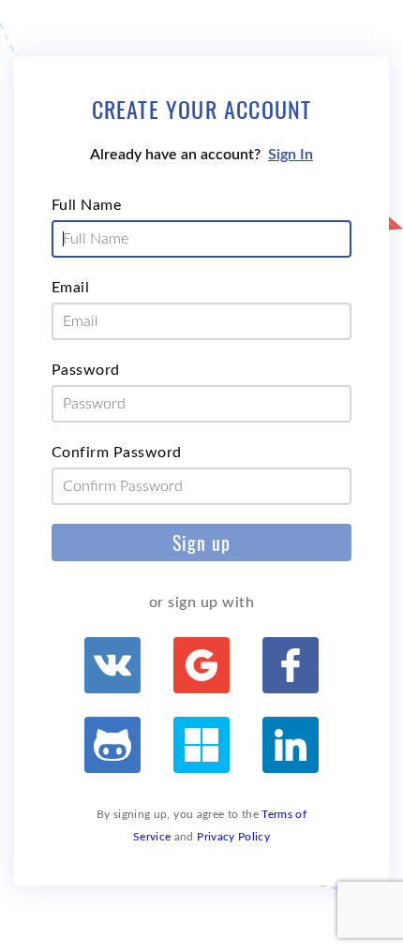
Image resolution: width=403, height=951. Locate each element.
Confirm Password (117, 452)
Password (86, 370)
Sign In (290, 154)
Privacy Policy (233, 836)
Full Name (86, 205)
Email (70, 287)
